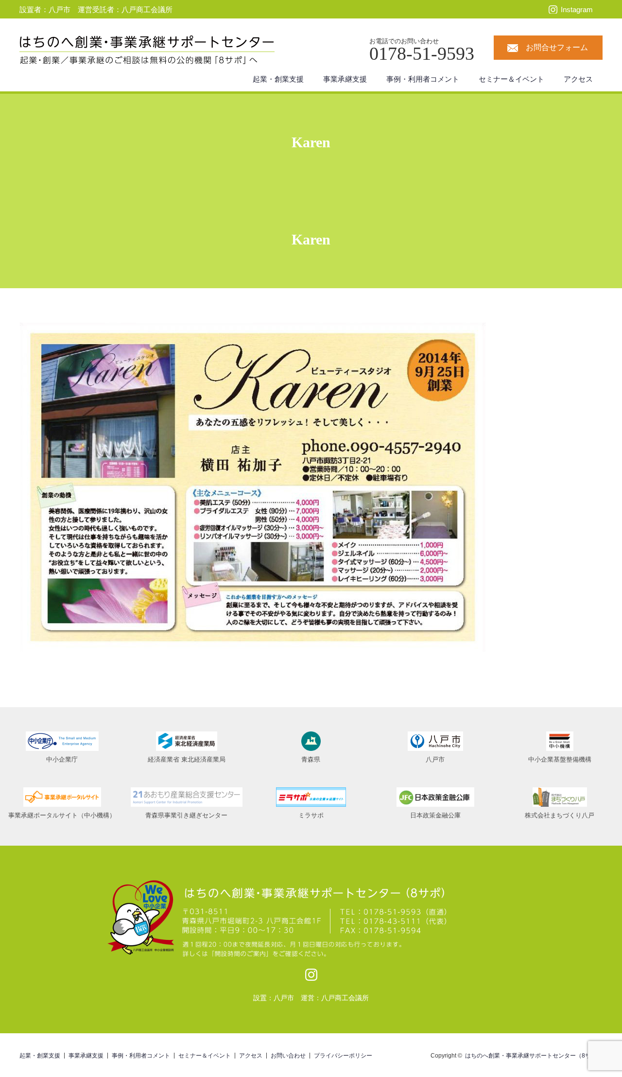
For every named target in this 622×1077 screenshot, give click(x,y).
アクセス (578, 79)
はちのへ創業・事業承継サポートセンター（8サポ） (534, 1055)
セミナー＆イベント (511, 79)
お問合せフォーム (557, 47)
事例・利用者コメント (422, 79)
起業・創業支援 (278, 79)
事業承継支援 (345, 79)
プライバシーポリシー (343, 1056)
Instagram (577, 9)
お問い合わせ (288, 1056)
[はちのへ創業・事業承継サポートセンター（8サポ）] (281, 51)
